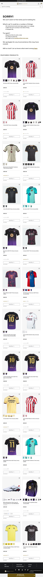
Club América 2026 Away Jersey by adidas (30, 547)
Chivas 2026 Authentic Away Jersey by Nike (31, 335)
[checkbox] (19, 59)
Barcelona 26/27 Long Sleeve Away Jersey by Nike (30, 503)
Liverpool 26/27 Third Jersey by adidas (31, 250)
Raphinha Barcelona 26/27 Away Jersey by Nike (11, 461)
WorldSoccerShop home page (21, 38)
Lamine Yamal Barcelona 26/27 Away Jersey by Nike (30, 377)
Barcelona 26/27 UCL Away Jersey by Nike (10, 251)
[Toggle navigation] (2, 3)
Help (5, 564)
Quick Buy (11, 94)
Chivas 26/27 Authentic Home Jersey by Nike (31, 84)
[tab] (10, 564)
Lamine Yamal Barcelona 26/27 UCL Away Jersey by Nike (10, 377)
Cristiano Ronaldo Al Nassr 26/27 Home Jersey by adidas (11, 547)
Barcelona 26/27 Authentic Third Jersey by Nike (31, 461)
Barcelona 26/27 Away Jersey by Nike (10, 83)
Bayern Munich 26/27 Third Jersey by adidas (10, 293)
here (35, 48)
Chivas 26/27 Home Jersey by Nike (10, 125)
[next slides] (20, 80)
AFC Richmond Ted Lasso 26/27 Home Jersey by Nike (30, 293)
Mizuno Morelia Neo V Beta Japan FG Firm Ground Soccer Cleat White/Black (11, 503)
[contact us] (9, 572)
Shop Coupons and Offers (21, 1)
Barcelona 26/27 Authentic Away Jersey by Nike (31, 126)
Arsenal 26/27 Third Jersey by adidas (10, 418)
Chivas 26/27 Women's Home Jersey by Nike (31, 419)
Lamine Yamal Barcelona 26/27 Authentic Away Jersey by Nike (9, 335)
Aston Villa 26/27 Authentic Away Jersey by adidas (31, 168)
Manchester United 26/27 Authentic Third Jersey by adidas (10, 168)
